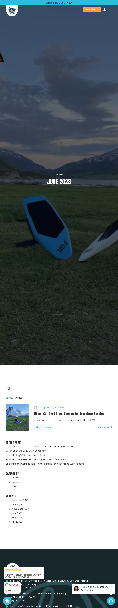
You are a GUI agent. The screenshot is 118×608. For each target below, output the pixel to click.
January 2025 (19, 504)
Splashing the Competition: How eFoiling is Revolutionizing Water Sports (45, 463)
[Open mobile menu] (110, 10)
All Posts (40, 427)
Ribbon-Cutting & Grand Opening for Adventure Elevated (69, 413)
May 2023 (17, 517)
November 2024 (20, 508)
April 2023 (17, 521)
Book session (92, 9)
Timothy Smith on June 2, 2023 (51, 407)
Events (15, 482)
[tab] (9, 398)
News (48, 427)
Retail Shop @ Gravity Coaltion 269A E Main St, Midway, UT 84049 (41, 606)
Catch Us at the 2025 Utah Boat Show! (26, 450)
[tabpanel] (59, 418)
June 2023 (17, 513)
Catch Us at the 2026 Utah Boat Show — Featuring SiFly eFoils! (39, 446)
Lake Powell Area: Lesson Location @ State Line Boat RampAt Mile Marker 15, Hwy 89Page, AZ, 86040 (38, 597)
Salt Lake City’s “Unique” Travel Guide (26, 455)
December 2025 (20, 500)
